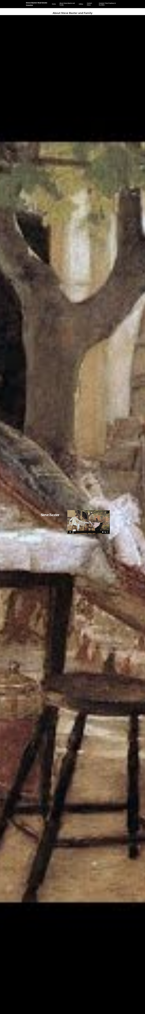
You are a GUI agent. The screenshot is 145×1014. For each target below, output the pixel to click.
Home (54, 4)
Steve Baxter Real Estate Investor (36, 4)
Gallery (81, 4)
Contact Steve (89, 4)
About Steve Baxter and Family (67, 4)
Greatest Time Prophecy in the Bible (107, 4)
